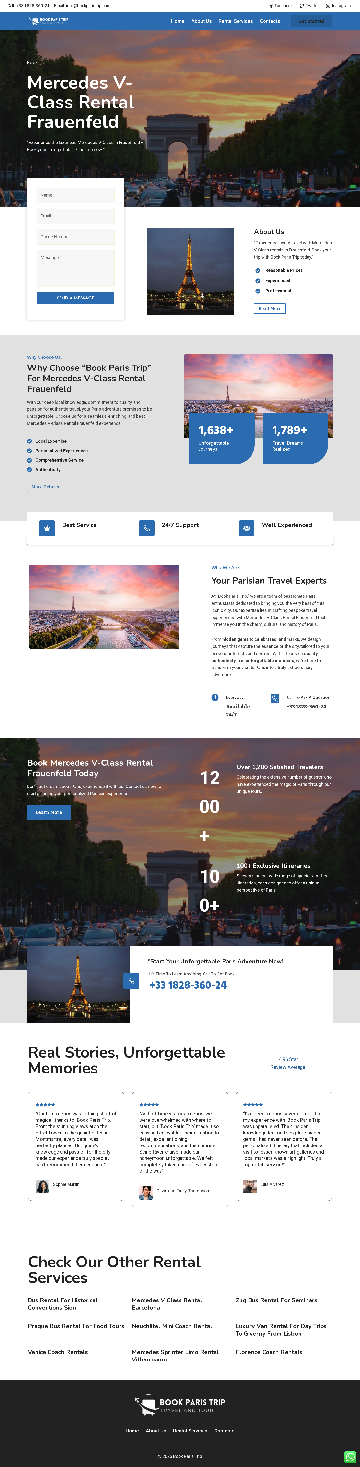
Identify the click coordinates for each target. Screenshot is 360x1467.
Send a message (75, 298)
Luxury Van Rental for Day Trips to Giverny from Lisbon (281, 1330)
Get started (311, 21)
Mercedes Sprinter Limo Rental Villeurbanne (175, 1355)
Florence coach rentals (269, 1352)
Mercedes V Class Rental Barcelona (167, 1304)
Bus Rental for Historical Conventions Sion (63, 1304)
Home (177, 21)
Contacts (270, 21)
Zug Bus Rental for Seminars (276, 1300)
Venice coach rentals (58, 1352)
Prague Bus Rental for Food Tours (76, 1326)
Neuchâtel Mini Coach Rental (172, 1326)
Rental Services (236, 21)
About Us (201, 21)
